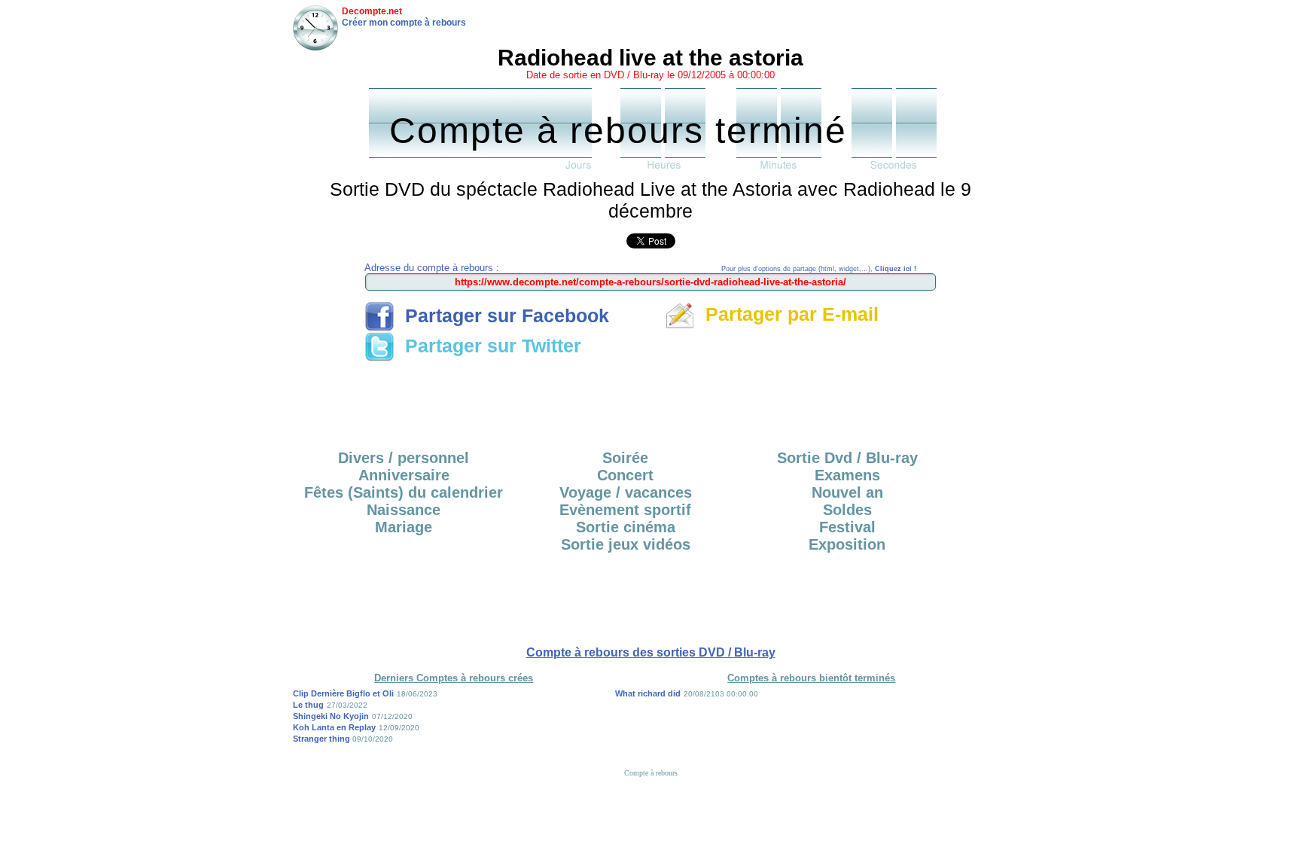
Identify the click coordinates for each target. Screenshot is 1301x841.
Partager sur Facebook (502, 315)
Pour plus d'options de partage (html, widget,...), (818, 269)
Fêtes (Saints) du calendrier (403, 492)
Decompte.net (372, 11)
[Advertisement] (650, 400)
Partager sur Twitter (488, 345)
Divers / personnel (403, 457)
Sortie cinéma (625, 527)
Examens (847, 475)
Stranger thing (322, 738)
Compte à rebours (651, 773)
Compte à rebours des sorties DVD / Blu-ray (650, 652)
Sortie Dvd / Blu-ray (847, 457)
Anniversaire (403, 475)
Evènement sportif (625, 509)
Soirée (625, 457)
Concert (625, 475)
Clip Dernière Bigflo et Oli (343, 693)
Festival (847, 527)
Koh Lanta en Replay (334, 727)
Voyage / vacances (625, 492)
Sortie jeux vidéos (625, 544)
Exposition (847, 544)
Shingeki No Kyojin (331, 716)
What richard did (648, 693)
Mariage (403, 527)
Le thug (308, 704)
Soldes (847, 509)
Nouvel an (847, 492)
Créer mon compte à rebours (404, 22)
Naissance (403, 509)
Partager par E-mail (787, 314)
